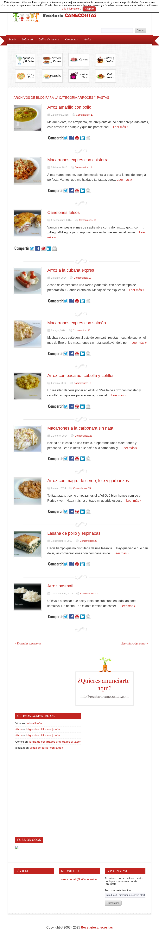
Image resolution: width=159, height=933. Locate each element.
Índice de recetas (47, 39)
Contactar (71, 39)
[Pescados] (55, 77)
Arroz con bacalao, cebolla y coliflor (80, 375)
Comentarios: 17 (84, 114)
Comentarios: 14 (83, 167)
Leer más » (120, 127)
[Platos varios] (105, 77)
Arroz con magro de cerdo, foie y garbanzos (88, 480)
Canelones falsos (63, 212)
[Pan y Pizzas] (28, 77)
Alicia (18, 729)
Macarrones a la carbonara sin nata (80, 428)
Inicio (12, 39)
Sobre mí (27, 39)
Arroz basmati (60, 585)
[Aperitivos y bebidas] (28, 61)
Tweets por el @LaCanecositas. (78, 879)
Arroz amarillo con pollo (69, 107)
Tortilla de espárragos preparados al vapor (55, 741)
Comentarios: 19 (82, 277)
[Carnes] (81, 61)
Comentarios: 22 (89, 593)
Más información (70, 8)
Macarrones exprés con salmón (76, 322)
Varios (85, 39)
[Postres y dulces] (108, 61)
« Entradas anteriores (28, 643)
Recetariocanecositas (97, 927)
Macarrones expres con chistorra (77, 159)
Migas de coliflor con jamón (43, 729)
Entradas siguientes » (134, 643)
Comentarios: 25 (81, 330)
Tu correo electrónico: (118, 890)
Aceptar (89, 8)
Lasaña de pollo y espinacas (73, 533)
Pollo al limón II (35, 723)
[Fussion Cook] (81, 77)
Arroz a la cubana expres (70, 270)
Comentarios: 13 (82, 488)
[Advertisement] (44, 681)
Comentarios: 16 (87, 220)
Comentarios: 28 (83, 435)
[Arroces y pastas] (55, 61)
